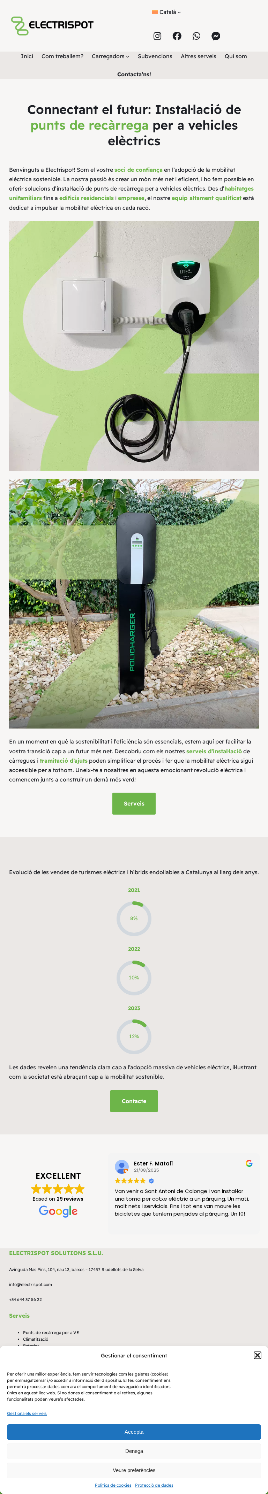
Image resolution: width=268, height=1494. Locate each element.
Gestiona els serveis (27, 1413)
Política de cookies (113, 1485)
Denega (134, 1451)
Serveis (134, 803)
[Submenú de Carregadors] (127, 56)
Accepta (134, 1432)
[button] (257, 1355)
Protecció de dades (154, 1485)
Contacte (134, 1101)
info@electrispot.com (30, 1284)
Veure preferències (134, 1470)
